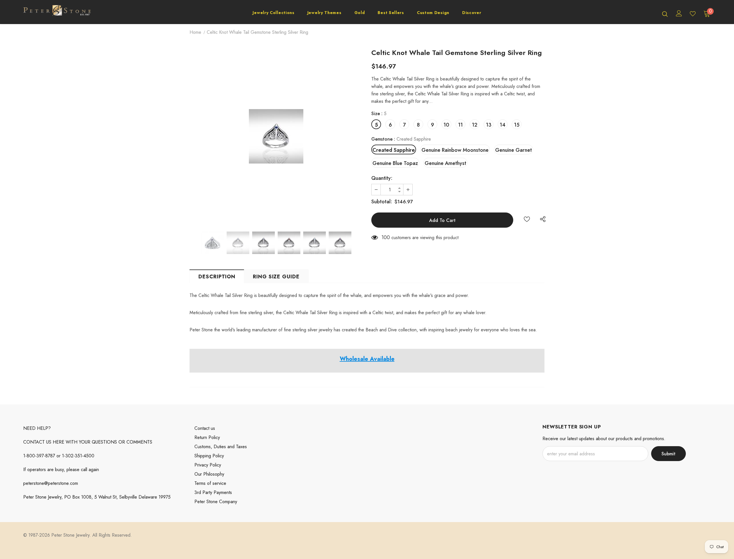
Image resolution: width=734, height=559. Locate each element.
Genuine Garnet (513, 150)
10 (446, 125)
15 (517, 125)
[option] (276, 136)
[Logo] (57, 13)
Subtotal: (381, 201)
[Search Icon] (665, 14)
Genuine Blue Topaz (395, 163)
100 (385, 237)
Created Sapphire (393, 150)
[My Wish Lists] (693, 14)
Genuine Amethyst (445, 163)
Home (195, 32)
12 (474, 125)
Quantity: (382, 178)
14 (502, 125)
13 (488, 125)
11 (460, 125)
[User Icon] (679, 13)
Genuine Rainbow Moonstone (455, 150)
